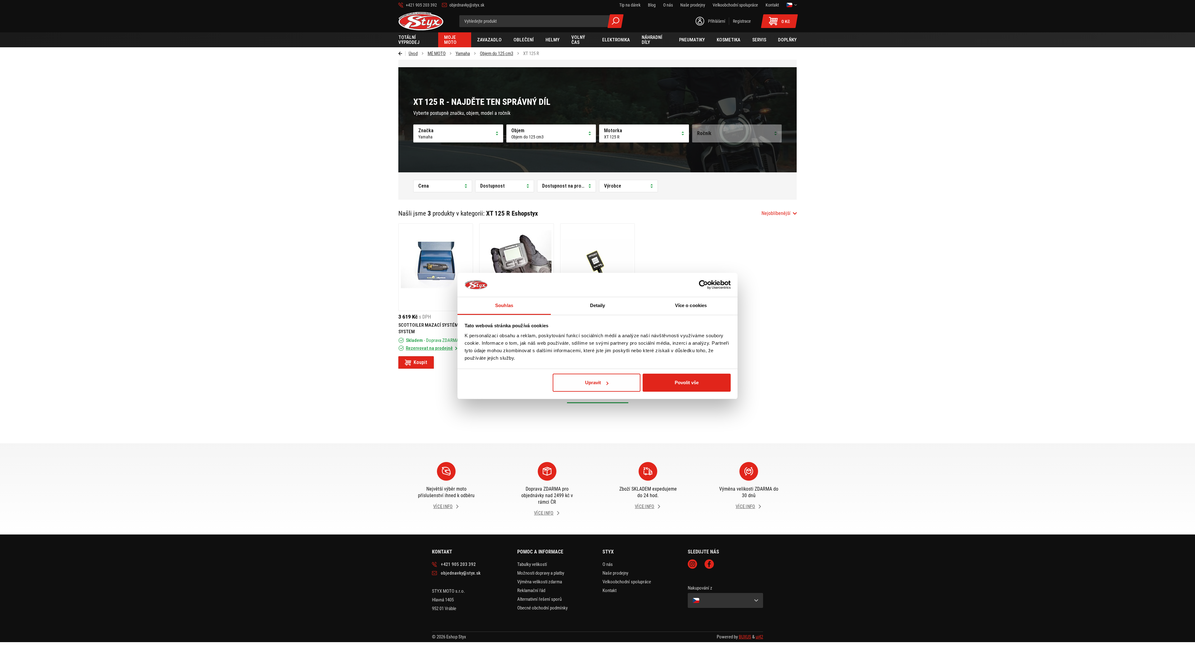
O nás (607, 564)
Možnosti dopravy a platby (540, 573)
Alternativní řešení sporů (539, 599)
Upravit (593, 382)
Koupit (420, 362)
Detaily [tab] (597, 305)
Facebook (709, 564)
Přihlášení (716, 21)
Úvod (413, 53)
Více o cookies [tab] (691, 305)
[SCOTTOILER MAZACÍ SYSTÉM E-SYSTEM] (516, 267)
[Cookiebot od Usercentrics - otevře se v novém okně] (703, 285)
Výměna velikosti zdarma (539, 582)
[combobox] (779, 213)
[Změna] (791, 4)
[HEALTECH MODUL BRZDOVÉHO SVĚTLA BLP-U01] (597, 267)
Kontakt (609, 590)
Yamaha (463, 53)
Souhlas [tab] (504, 305)
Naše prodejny (615, 573)
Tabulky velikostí (532, 564)
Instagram (692, 564)
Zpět (401, 53)
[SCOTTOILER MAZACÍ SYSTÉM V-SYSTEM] (435, 267)
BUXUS (745, 637)
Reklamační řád (531, 590)
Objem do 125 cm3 (496, 53)
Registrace (742, 21)
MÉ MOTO (437, 53)
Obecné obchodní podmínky (542, 608)
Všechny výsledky (615, 21)
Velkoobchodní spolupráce (626, 582)
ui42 (759, 637)
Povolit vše (687, 382)
